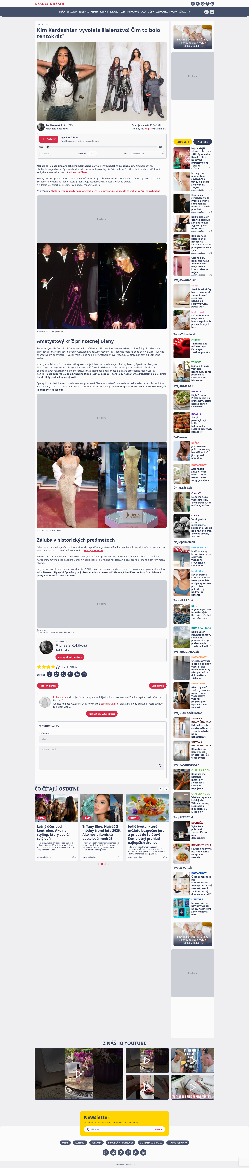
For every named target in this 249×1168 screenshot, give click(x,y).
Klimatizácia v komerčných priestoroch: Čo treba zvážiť (200, 753)
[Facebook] (193, 4)
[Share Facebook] (49, 674)
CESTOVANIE (162, 12)
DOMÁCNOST (198, 465)
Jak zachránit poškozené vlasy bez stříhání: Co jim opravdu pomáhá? (200, 452)
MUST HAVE (197, 312)
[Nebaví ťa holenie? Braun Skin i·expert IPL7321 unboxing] (147, 1087)
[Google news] (136, 1152)
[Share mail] (84, 674)
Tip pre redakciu (178, 1142)
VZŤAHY (94, 12)
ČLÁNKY (196, 493)
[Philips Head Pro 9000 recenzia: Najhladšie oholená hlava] (192, 1060)
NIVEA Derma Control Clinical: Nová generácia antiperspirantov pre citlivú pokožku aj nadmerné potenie (201, 584)
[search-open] (212, 12)
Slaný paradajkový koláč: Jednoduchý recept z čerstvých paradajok (201, 424)
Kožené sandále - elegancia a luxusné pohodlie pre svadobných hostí (201, 321)
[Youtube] (198, 4)
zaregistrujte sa (109, 703)
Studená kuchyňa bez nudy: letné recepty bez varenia (201, 853)
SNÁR (143, 12)
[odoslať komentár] (160, 765)
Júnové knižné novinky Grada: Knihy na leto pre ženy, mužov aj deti (201, 909)
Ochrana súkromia (151, 1142)
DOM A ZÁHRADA (201, 628)
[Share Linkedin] (77, 674)
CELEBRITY (72, 12)
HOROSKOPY (133, 12)
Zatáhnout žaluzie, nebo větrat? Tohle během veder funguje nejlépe (200, 474)
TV (188, 12)
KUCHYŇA (197, 822)
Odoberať (158, 1129)
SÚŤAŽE (182, 12)
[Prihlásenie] (206, 12)
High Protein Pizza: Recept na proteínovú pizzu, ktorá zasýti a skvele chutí (201, 401)
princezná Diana (77, 172)
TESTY (122, 12)
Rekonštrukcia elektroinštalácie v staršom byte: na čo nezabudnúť (201, 731)
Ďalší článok (158, 685)
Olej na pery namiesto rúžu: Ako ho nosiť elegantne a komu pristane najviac (200, 265)
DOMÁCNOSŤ (198, 657)
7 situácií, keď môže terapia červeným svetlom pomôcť (200, 348)
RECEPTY (104, 12)
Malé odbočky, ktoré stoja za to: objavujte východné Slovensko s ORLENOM (201, 558)
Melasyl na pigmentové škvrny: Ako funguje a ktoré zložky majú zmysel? (200, 180)
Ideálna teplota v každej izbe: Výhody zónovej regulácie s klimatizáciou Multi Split (201, 804)
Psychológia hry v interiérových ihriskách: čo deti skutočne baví (201, 614)
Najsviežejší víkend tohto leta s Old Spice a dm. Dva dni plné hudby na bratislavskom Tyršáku (201, 157)
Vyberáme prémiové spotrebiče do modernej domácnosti (199, 832)
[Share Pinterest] (70, 674)
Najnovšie (203, 141)
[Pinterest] (207, 4)
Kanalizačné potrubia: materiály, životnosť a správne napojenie (198, 781)
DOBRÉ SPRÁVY (200, 547)
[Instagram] (203, 4)
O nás (65, 1142)
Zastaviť (45, 153)
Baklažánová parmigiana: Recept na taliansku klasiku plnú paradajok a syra (201, 243)
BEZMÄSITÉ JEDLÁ (201, 845)
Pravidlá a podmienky (120, 1142)
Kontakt (80, 1142)
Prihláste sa (59, 697)
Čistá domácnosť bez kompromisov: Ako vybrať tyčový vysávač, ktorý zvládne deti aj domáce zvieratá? (201, 885)
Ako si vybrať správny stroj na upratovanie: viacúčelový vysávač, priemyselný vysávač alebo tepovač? (200, 697)
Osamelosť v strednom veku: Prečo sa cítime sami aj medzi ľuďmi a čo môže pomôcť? (200, 202)
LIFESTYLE (84, 12)
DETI (194, 605)
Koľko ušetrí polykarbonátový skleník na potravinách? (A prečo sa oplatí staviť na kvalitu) (201, 639)
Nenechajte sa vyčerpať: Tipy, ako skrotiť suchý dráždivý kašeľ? (201, 501)
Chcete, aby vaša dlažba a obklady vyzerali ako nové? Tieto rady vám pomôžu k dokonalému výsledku (201, 669)
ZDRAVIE (114, 12)
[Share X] (63, 674)
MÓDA (151, 12)
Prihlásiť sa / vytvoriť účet (102, 713)
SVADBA (173, 12)
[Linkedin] (212, 4)
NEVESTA (196, 285)
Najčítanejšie (183, 141)
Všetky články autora (70, 657)
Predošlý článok (48, 685)
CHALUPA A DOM (201, 770)
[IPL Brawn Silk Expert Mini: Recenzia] (192, 1087)
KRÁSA (62, 12)
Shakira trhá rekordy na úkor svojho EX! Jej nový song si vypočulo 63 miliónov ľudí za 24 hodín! (105, 191)
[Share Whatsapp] (56, 674)
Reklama (96, 1142)
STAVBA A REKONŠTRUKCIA (201, 720)
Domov (40, 24)
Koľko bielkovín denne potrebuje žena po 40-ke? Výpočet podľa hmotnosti (200, 222)
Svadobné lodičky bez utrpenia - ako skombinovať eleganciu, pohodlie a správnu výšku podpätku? (201, 298)
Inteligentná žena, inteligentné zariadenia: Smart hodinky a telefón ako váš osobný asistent (201, 528)
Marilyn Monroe (93, 550)
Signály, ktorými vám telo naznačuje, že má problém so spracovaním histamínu (201, 373)
